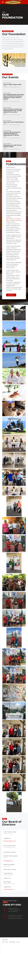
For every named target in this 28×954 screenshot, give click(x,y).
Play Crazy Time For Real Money (13, 122)
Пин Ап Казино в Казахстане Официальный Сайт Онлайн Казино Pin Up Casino (12, 110)
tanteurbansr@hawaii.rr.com (9, 841)
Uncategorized (7, 107)
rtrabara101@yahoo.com (8, 889)
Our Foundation (12, 942)
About (7, 942)
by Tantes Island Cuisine (15, 87)
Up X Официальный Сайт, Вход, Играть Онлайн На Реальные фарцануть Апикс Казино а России (13, 97)
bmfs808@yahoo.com (8, 860)
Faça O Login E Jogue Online (12, 84)
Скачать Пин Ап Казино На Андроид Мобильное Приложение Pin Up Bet (12, 133)
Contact (17, 942)
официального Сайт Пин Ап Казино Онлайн (12, 145)
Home (3, 12)
